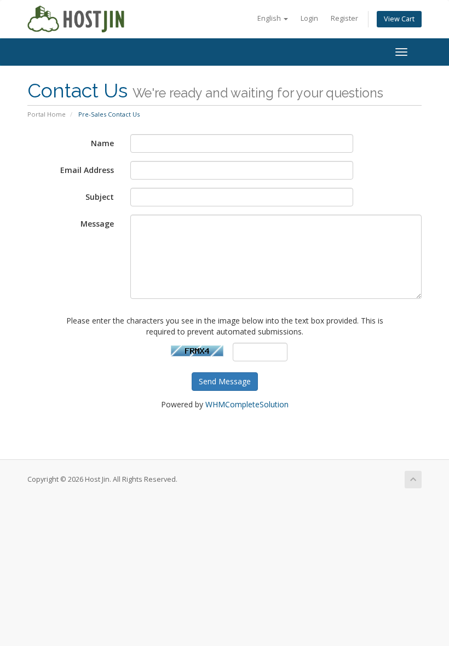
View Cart (399, 19)
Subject (99, 197)
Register (344, 18)
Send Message (225, 381)
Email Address (87, 170)
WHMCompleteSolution (247, 404)
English (270, 18)
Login (309, 18)
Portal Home (46, 114)
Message (97, 223)
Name (102, 143)
